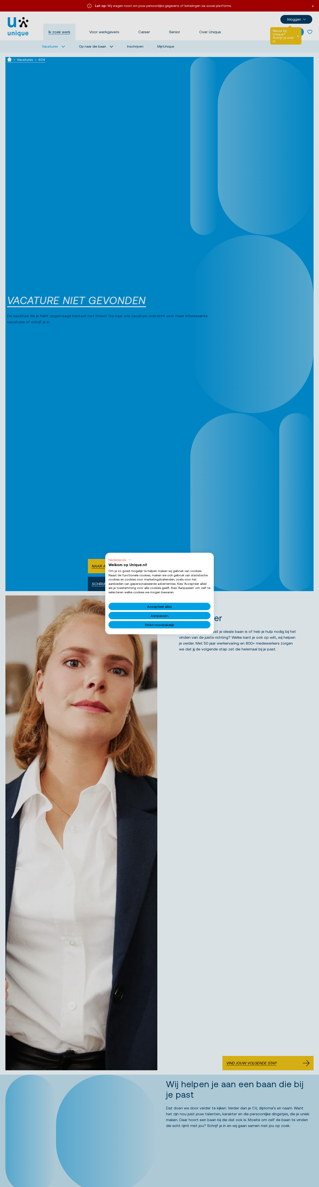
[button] (120, 560)
